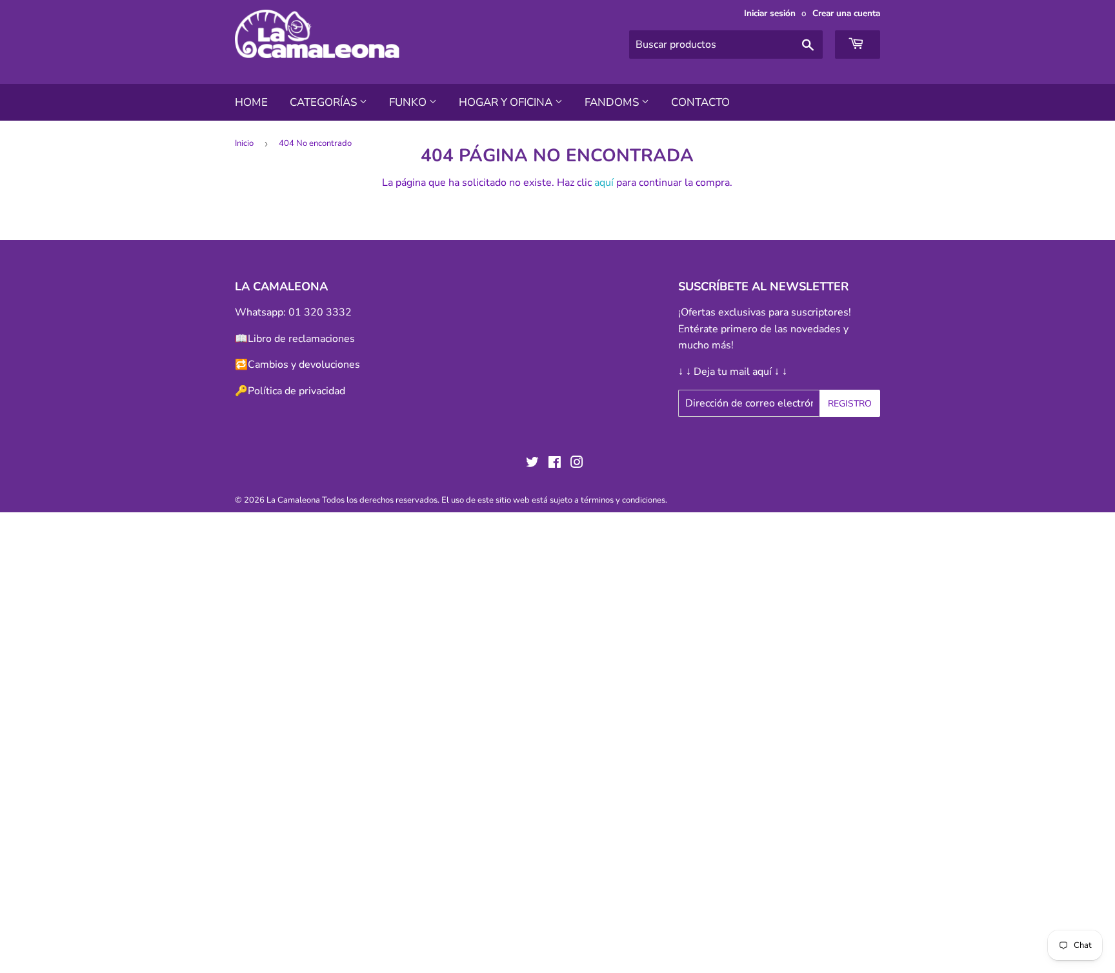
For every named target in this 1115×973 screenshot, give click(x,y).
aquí (604, 183)
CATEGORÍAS (324, 102)
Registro (850, 403)
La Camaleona (293, 500)
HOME (251, 102)
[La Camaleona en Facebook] (554, 464)
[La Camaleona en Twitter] (532, 464)
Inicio (244, 143)
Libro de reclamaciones (301, 339)
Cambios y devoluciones (304, 364)
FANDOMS (613, 102)
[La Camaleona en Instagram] (576, 464)
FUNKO (409, 102)
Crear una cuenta (846, 13)
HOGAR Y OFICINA (507, 102)
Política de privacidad (296, 391)
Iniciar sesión (770, 13)
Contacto (700, 102)
